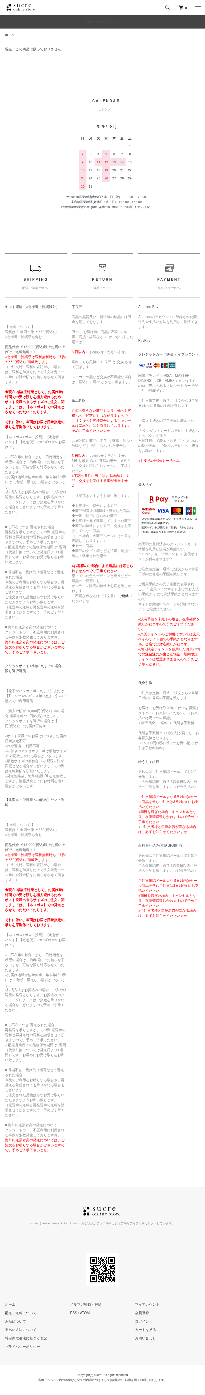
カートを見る (145, 1329)
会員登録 (142, 1312)
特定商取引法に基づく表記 (26, 1337)
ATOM (85, 1312)
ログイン (142, 1321)
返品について (15, 1321)
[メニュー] (197, 7)
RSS (73, 1312)
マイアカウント (147, 1304)
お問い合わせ (145, 1337)
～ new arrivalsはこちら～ (102, 21)
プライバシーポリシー (22, 1346)
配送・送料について (20, 1312)
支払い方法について (20, 1329)
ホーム (9, 35)
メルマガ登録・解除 (86, 1304)
